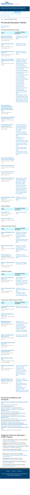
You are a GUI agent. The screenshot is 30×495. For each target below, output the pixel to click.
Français (3, 27)
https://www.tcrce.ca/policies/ (9, 466)
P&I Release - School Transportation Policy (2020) (22, 289)
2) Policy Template (20, 70)
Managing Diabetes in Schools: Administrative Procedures (21, 327)
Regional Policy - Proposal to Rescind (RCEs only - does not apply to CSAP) (22, 100)
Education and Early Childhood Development (13, 8)
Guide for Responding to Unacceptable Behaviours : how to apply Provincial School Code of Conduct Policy (22, 127)
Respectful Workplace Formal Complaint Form (21, 236)
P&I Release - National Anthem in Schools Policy (21, 52)
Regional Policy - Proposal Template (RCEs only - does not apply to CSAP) (22, 96)
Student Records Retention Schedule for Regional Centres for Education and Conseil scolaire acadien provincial (22, 191)
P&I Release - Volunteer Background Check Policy (21, 198)
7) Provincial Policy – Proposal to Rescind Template (20, 85)
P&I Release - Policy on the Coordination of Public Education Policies (22, 60)
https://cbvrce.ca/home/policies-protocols (17, 444)
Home (2, 19)
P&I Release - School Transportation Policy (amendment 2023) (20, 294)
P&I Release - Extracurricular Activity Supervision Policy (22, 37)
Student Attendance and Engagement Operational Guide (21, 384)
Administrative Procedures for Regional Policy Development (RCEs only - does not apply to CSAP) (21, 89)
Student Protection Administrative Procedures (21, 249)
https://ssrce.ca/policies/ (8, 462)
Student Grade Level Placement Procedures (21, 373)
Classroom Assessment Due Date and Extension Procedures (22, 367)
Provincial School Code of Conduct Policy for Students (22, 152)
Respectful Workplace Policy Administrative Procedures (22, 240)
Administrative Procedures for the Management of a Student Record (21, 179)
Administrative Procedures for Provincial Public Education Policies (21, 65)
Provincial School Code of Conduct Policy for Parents (21, 144)
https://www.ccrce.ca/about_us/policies (12, 447)
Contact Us (19, 471)
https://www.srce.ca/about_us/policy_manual (13, 459)
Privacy (9, 471)
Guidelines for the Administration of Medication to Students (22, 323)
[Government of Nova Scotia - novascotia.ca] (10, 4)
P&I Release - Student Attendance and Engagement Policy (22, 380)
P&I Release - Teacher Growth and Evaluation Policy (22, 255)
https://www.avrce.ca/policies (9, 441)
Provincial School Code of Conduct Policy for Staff (21, 148)
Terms (14, 471)
